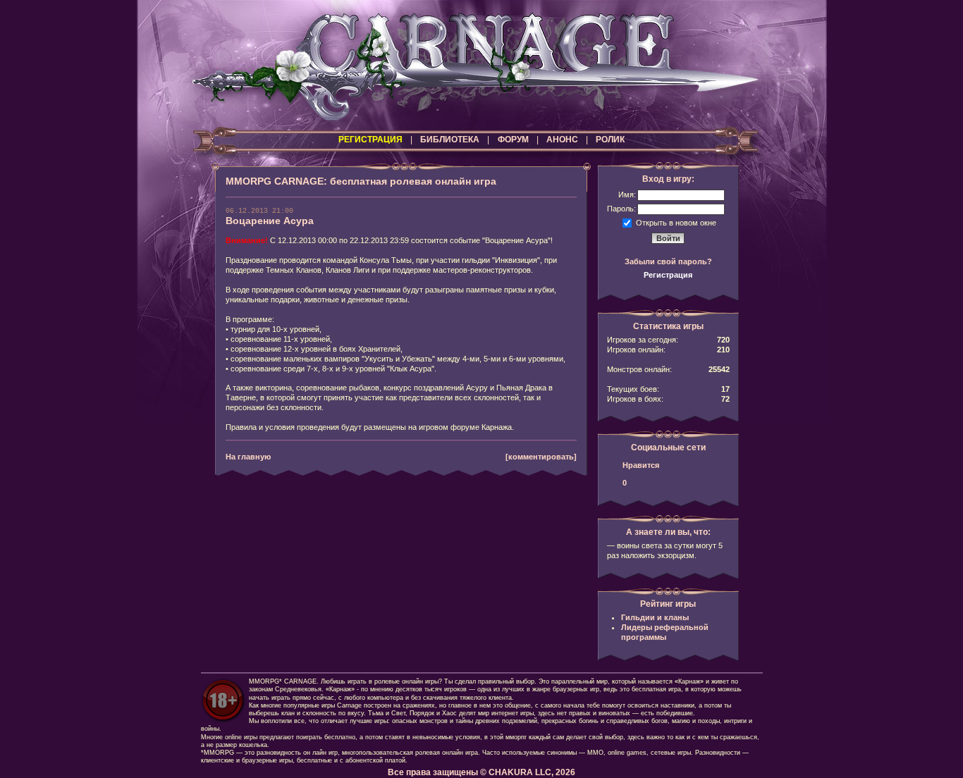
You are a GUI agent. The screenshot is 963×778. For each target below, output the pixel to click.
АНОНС (562, 139)
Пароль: (621, 208)
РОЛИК (610, 139)
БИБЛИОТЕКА (449, 139)
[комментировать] (541, 456)
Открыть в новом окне (676, 222)
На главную (248, 456)
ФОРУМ (513, 139)
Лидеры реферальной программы (665, 632)
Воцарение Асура (270, 220)
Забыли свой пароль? (668, 261)
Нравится (640, 465)
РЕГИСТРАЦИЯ (370, 139)
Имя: (627, 194)
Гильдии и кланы (655, 617)
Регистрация (668, 275)
